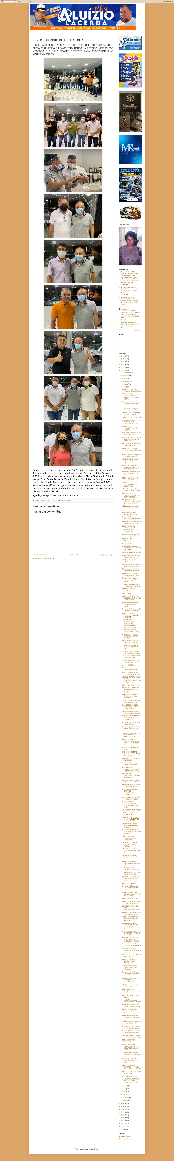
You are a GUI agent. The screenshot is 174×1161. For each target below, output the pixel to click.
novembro (126, 375)
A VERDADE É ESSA (129, 1076)
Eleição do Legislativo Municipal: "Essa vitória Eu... (130, 1010)
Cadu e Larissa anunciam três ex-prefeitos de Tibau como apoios (129, 290)
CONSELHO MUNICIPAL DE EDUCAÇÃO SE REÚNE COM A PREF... (131, 933)
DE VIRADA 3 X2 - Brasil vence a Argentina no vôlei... (130, 1060)
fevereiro (126, 1097)
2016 (123, 1115)
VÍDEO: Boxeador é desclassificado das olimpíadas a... (129, 838)
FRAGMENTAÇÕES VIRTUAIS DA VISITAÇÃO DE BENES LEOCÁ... (131, 501)
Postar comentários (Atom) (46, 558)
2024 (123, 361)
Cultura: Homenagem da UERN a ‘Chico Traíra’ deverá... (130, 646)
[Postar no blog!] (64, 500)
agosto (125, 384)
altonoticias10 (125, 309)
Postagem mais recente (40, 555)
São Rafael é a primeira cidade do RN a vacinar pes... (130, 460)
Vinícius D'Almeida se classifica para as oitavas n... (131, 856)
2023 (123, 364)
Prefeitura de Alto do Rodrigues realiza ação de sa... (131, 990)
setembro (126, 381)
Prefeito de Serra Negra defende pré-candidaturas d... (131, 973)
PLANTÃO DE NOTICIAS (130, 685)
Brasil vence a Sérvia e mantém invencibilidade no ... (131, 449)
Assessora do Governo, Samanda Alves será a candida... (130, 825)
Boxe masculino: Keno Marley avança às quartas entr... (131, 863)
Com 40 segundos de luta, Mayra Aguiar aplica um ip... (130, 728)
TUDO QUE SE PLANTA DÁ (131, 417)
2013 (123, 1123)
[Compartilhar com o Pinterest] (69, 500)
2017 (123, 1112)
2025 (123, 359)
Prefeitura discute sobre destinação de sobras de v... (130, 1017)
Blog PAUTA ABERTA (128, 297)
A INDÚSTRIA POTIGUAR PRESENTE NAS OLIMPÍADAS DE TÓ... (130, 1080)
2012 (123, 1126)
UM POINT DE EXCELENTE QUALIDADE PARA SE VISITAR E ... (131, 717)
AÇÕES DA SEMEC (128, 665)
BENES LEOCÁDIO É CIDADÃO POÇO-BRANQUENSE (129, 961)
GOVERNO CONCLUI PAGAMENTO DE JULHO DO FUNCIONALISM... (131, 467)
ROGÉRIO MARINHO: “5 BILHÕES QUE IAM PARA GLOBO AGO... (131, 831)
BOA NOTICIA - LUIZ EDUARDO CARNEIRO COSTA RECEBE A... (130, 495)
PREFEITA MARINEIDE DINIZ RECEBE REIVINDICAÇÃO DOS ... (131, 907)
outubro (125, 378)
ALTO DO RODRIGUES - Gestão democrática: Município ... (130, 695)
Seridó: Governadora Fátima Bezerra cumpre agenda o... (131, 473)
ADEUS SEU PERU (128, 883)
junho (125, 1086)
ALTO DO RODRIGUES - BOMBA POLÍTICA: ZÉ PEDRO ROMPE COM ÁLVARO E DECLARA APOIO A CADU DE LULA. (130, 314)
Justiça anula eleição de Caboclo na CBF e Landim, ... (131, 1054)
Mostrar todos (138, 330)
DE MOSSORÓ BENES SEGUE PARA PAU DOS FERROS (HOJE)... (131, 706)
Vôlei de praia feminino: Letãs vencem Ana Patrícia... (130, 844)
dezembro (126, 372)
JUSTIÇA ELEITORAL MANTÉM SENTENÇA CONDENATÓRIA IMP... (130, 629)
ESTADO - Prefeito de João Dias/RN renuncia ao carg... (131, 878)
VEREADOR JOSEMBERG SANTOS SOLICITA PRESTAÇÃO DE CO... (131, 734)
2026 (123, 356)
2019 (123, 1106)
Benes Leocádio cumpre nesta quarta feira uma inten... (130, 887)
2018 (123, 1109)
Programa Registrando (128, 322)
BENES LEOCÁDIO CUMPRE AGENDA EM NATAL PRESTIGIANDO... (131, 1067)
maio (124, 1089)
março (125, 1094)
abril (124, 1091)
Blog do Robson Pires (128, 272)
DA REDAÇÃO (127, 543)
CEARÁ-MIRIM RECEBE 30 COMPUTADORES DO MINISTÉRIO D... (131, 439)
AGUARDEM (126, 593)
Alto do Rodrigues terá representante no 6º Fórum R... (131, 850)
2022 (123, 367)
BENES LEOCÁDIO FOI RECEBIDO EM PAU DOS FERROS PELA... (131, 598)
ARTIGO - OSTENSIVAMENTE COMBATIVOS (129, 484)
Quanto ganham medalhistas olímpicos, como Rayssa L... (131, 403)
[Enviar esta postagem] (59, 500)
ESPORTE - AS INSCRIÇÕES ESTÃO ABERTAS (130, 428)
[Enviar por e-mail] (62, 500)
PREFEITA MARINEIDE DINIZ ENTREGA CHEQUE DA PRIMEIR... (131, 939)
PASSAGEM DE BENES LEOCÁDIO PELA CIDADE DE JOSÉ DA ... (131, 547)
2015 (123, 1118)
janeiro (125, 1100)
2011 (122, 1129)
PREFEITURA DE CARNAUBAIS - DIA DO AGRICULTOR (130, 775)
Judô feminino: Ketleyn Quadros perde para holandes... (129, 967)
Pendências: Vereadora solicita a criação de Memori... (129, 579)
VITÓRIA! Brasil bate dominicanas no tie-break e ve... (131, 950)
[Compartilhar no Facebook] (68, 500)
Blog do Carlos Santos (128, 287)
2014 (123, 1120)
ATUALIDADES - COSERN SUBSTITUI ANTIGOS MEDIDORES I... (131, 635)
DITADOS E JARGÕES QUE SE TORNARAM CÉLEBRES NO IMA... (131, 421)
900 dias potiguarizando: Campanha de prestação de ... (131, 507)
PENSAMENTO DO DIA (130, 898)
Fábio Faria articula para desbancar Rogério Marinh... (130, 604)
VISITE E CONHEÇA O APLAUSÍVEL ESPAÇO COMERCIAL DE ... (130, 819)
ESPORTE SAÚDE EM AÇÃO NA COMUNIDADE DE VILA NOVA (131, 894)
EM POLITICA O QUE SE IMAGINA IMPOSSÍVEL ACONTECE (130, 689)
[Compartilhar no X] (66, 500)
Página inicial (73, 555)
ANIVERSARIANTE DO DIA (131, 552)
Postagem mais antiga (106, 555)
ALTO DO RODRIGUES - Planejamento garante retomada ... (130, 918)
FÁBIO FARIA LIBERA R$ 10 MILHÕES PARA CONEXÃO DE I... (131, 979)
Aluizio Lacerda (126, 1136)
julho (124, 387)
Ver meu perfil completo (126, 1139)
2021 (123, 370)
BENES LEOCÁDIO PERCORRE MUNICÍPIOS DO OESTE (131, 615)
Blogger (96, 1149)
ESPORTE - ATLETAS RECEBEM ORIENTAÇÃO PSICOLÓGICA (131, 753)
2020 (123, 1103)
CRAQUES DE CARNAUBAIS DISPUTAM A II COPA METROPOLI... (131, 769)
